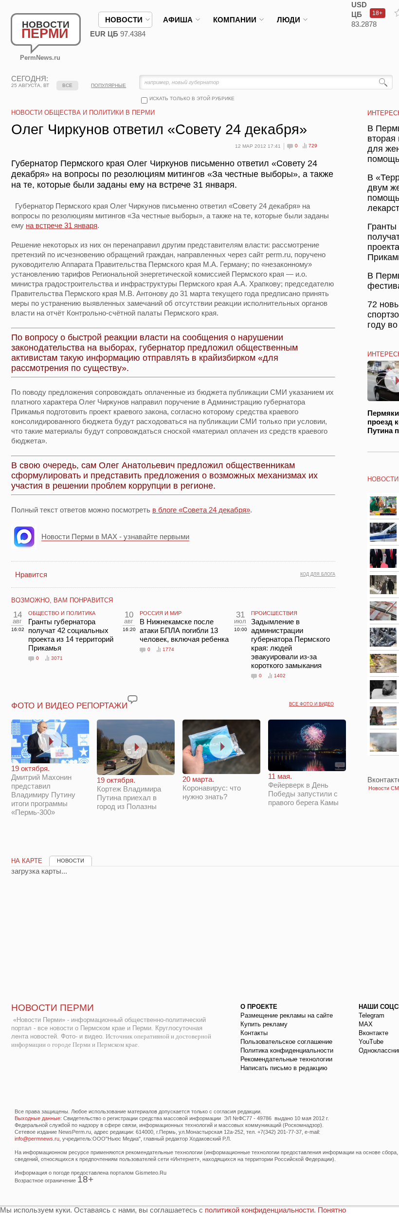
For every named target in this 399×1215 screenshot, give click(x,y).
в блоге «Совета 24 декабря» (201, 510)
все (67, 85)
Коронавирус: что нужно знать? (211, 788)
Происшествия (274, 613)
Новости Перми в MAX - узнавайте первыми (115, 536)
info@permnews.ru (37, 1139)
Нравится (31, 574)
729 (312, 145)
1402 (280, 675)
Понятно (332, 1210)
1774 (168, 649)
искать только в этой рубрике (192, 98)
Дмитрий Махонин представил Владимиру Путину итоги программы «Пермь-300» (43, 790)
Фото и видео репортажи (69, 705)
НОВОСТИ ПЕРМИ (52, 1008)
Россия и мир (160, 613)
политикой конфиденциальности (259, 1210)
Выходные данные (37, 1118)
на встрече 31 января (61, 225)
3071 (57, 658)
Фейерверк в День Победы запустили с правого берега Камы (303, 789)
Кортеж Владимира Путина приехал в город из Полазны (129, 793)
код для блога (317, 574)
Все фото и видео (311, 704)
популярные (108, 85)
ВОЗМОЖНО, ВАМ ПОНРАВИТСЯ (62, 600)
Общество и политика (61, 613)
